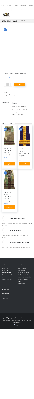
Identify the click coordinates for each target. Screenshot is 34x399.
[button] (5, 84)
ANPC (3, 277)
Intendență (12, 95)
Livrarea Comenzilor (23, 272)
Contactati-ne (21, 283)
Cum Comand (22, 268)
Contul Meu (5, 293)
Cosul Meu (5, 298)
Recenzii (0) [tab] (5, 102)
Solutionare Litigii (7, 279)
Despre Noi (5, 268)
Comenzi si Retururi (7, 296)
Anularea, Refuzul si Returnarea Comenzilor (24, 276)
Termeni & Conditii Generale (23, 280)
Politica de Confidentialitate (6, 271)
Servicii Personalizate (8, 275)
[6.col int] (17, 48)
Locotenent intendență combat (7, 150)
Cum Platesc (21, 270)
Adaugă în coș (19, 84)
